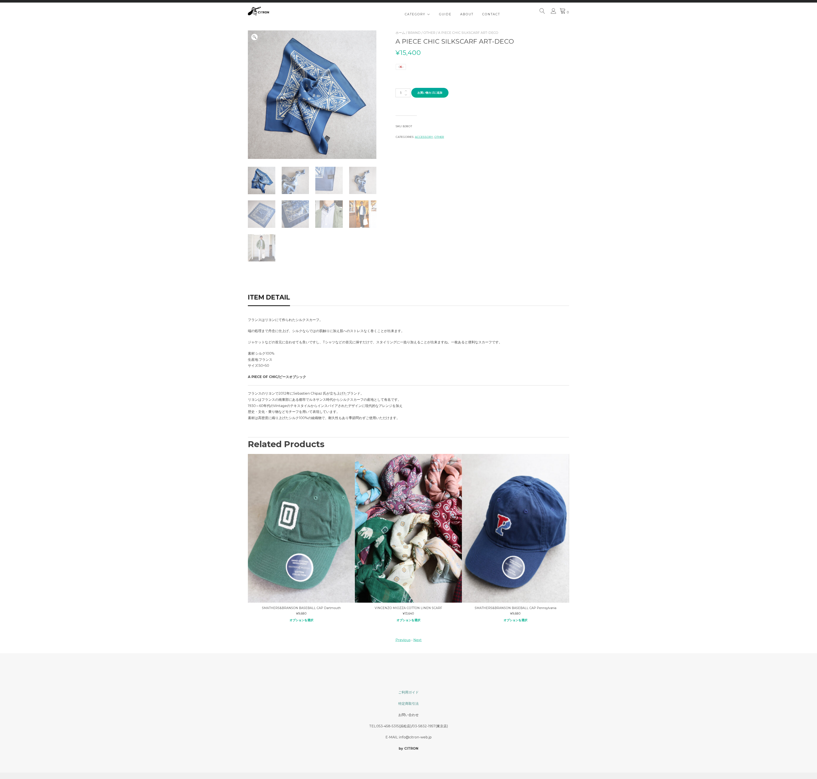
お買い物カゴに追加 (429, 92)
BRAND (414, 33)
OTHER (429, 33)
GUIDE (445, 14)
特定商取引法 (408, 704)
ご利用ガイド (408, 692)
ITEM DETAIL (269, 297)
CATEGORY (415, 14)
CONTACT (491, 14)
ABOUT (466, 14)
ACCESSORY (424, 136)
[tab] (274, 297)
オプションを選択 (301, 620)
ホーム (400, 33)
